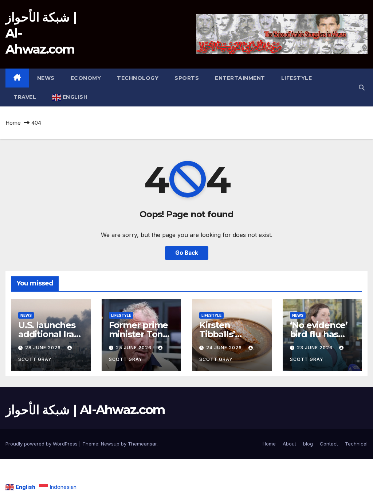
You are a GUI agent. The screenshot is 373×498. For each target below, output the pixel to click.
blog (308, 444)
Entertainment (240, 78)
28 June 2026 (43, 347)
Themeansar (142, 444)
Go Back (186, 252)
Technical (356, 444)
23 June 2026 (315, 347)
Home (13, 122)
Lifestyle (296, 78)
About (289, 444)
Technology (137, 78)
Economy (86, 78)
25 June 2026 (134, 347)
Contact (329, 444)
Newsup (110, 444)
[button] (362, 87)
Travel (24, 97)
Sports (186, 78)
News (46, 78)
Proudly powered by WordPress (42, 444)
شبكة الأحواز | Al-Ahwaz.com (85, 409)
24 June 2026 (224, 347)
